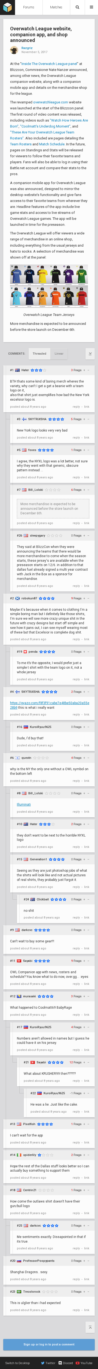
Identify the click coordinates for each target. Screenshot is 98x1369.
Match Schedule (52, 144)
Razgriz (27, 48)
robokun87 (29, 598)
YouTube (87, 1363)
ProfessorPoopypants (38, 1261)
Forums (28, 7)
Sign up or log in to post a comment (49, 1344)
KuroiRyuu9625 (40, 727)
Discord (68, 1363)
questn (26, 758)
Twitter (50, 1363)
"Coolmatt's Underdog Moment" (45, 126)
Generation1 (38, 859)
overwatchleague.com (50, 102)
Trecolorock (31, 1291)
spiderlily (29, 1155)
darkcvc (27, 930)
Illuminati (24, 804)
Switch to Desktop (17, 1363)
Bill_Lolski (35, 490)
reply (76, 406)
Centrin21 (29, 1190)
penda (33, 652)
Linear (59, 353)
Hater (25, 370)
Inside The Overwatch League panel (49, 64)
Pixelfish (29, 1124)
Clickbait (43, 899)
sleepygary (37, 535)
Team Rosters (21, 144)
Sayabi (27, 961)
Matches (56, 7)
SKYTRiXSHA (37, 419)
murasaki (29, 996)
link (86, 406)
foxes (32, 450)
